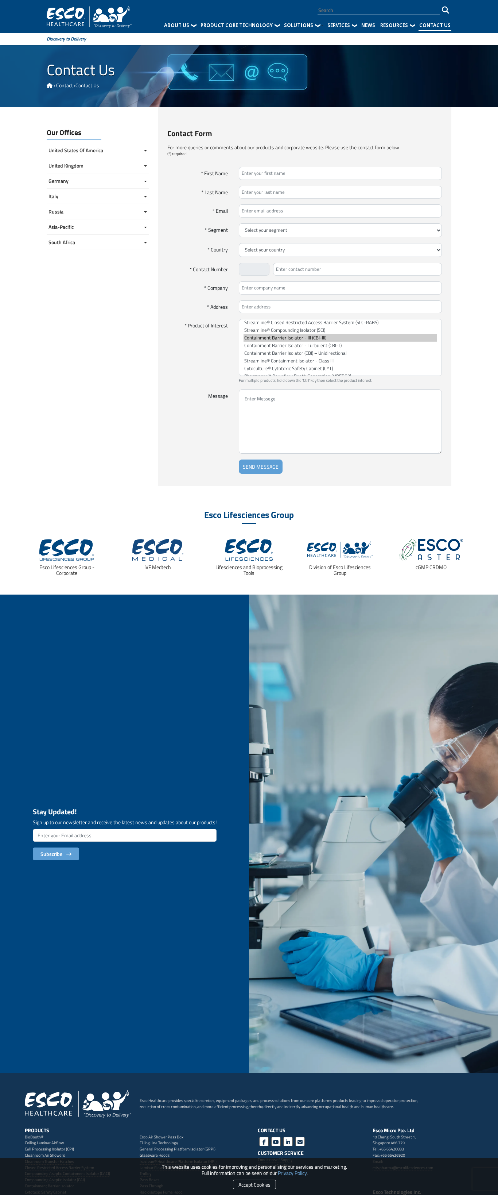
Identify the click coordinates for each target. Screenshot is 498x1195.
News (368, 25)
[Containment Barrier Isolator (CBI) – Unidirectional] (340, 353)
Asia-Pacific (61, 227)
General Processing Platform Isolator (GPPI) (177, 1149)
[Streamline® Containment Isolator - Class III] (340, 361)
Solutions (298, 25)
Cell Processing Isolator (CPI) (49, 1149)
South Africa (62, 242)
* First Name (214, 173)
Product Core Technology (237, 25)
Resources (394, 25)
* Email (220, 211)
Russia (55, 211)
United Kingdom (66, 165)
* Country (217, 249)
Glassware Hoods (155, 1155)
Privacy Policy (292, 1173)
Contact (64, 85)
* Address (217, 307)
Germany (58, 181)
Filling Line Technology (159, 1143)
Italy (53, 196)
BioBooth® (34, 1137)
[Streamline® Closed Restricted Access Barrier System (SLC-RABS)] (340, 322)
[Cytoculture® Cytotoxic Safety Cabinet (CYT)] (340, 368)
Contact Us (435, 25)
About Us (176, 25)
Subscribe (52, 854)
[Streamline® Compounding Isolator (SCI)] (340, 330)
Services (338, 25)
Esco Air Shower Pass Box (161, 1137)
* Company (216, 288)
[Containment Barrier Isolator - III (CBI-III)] (340, 338)
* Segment (216, 230)
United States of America (76, 150)
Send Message (261, 466)
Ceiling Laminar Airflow (44, 1143)
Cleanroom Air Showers (45, 1155)
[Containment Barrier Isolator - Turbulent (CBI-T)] (340, 345)
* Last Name (214, 192)
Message (218, 396)
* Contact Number (209, 269)
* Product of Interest (206, 325)
